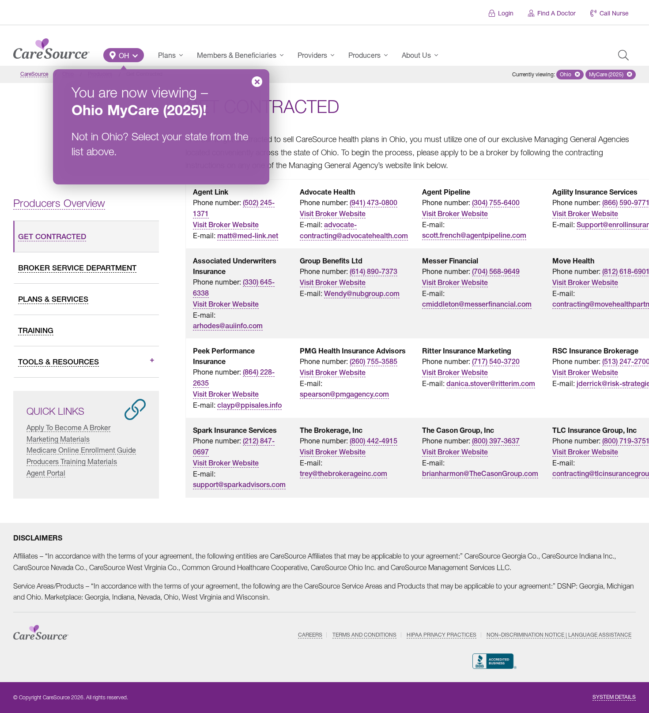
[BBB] (494, 661)
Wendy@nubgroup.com (362, 293)
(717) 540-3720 (496, 361)
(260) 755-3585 (373, 361)
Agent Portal (45, 473)
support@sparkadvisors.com (239, 484)
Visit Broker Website (226, 225)
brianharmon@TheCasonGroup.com (480, 473)
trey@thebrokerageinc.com (343, 473)
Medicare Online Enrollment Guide (81, 450)
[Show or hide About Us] (439, 55)
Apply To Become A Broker (68, 427)
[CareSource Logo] (51, 46)
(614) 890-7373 (373, 271)
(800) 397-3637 (496, 441)
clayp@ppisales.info (249, 405)
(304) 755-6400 (496, 203)
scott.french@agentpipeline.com (474, 235)
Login (505, 13)
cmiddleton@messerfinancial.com (477, 304)
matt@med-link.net (247, 236)
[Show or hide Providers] (335, 55)
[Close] (257, 81)
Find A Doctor (556, 13)
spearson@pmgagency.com (344, 394)
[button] (123, 55)
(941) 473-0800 (373, 203)
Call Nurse (614, 13)
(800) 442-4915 (373, 441)
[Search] (623, 55)
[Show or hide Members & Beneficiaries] (284, 55)
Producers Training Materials (71, 461)
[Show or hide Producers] (388, 55)
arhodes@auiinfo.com (228, 326)
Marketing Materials (58, 439)
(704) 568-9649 (496, 271)
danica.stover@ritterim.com (490, 383)
